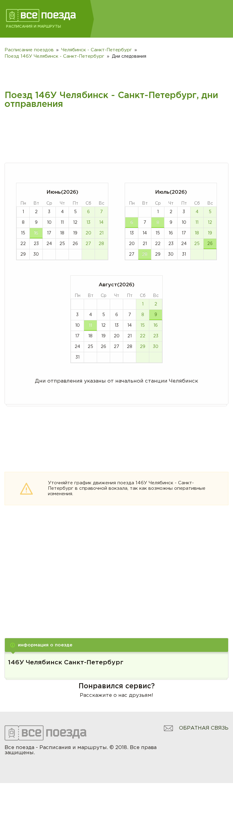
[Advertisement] (116, 580)
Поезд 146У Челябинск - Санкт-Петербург (54, 56)
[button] (116, 645)
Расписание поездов (29, 50)
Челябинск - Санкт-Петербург (96, 50)
